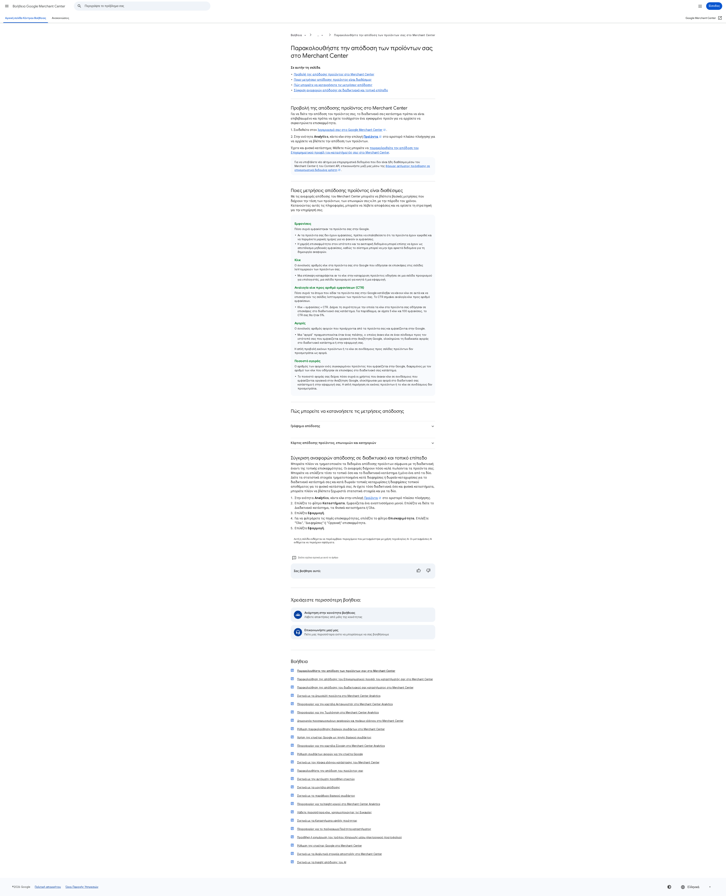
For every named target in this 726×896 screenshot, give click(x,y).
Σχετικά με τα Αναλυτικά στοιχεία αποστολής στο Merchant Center (339, 854)
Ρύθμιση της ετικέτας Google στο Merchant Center (329, 845)
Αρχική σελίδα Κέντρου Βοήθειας (25, 18)
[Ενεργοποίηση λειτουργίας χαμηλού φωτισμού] (669, 886)
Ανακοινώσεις (60, 18)
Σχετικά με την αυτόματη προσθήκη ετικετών (326, 779)
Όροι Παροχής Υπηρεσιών (81, 887)
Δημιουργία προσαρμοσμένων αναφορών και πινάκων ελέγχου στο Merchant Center (350, 721)
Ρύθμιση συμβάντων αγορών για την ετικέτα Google (330, 754)
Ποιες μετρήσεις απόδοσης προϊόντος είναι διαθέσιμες (333, 80)
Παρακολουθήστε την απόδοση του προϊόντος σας (330, 770)
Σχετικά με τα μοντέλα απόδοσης (318, 787)
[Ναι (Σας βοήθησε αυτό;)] (418, 571)
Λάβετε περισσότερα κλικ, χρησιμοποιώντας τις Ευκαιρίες (334, 812)
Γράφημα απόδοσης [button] (305, 426)
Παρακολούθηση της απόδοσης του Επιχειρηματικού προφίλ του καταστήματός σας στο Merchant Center (365, 679)
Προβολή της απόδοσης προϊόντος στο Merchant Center (334, 74)
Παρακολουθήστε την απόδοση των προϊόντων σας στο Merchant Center (384, 35)
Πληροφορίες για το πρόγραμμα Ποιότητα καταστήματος (334, 829)
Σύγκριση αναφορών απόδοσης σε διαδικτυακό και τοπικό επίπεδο (341, 90)
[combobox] (147, 6)
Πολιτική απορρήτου (48, 887)
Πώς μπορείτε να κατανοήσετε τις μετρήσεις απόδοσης (333, 85)
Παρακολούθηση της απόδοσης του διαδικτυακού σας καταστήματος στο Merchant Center (355, 687)
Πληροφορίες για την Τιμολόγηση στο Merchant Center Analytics (338, 712)
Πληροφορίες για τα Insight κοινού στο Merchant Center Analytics (338, 804)
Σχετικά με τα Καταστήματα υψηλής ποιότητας (327, 820)
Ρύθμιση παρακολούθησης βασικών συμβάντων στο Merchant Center (341, 729)
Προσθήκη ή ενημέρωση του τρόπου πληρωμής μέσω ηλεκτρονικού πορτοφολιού (349, 837)
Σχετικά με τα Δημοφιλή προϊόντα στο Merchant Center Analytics (338, 696)
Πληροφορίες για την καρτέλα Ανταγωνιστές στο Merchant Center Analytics (345, 704)
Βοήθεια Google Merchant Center (39, 6)
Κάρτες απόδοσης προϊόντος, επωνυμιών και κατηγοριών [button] (333, 443)
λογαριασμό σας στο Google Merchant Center (350, 130)
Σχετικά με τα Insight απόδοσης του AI (321, 862)
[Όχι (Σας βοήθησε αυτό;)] (428, 571)
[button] (6, 6)
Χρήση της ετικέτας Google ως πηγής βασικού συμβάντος (334, 737)
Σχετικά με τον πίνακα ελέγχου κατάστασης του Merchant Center (338, 762)
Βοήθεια (299, 661)
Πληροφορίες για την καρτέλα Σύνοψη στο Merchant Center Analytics (341, 746)
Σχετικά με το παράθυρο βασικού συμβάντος (326, 795)
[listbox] (696, 887)
